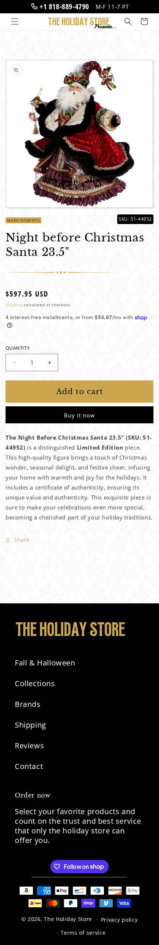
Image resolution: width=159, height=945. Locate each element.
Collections (35, 683)
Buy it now (79, 415)
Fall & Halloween (45, 663)
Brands (28, 704)
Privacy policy (119, 919)
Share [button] (22, 539)
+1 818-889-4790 (63, 6)
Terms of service (83, 932)
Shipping (14, 304)
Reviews (29, 746)
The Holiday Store (68, 918)
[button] (15, 21)
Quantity (18, 348)
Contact (29, 766)
